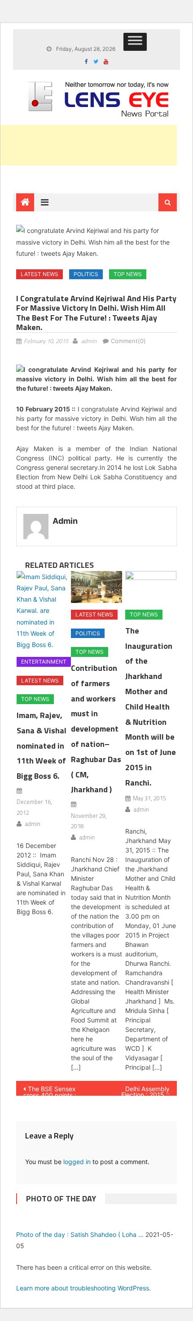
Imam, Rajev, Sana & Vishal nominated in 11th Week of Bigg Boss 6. (41, 745)
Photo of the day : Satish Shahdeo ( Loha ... (80, 1234)
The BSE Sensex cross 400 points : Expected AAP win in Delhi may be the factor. (53, 1090)
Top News (128, 274)
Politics (86, 274)
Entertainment (43, 661)
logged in (77, 1161)
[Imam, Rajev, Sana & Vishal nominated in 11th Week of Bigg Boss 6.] (42, 610)
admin (88, 340)
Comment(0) (128, 340)
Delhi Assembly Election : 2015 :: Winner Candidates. (139, 1090)
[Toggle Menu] (135, 42)
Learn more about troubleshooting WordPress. (83, 1288)
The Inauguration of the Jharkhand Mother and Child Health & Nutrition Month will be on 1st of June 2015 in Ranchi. (150, 707)
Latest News (39, 274)
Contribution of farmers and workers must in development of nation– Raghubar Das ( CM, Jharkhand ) (96, 728)
